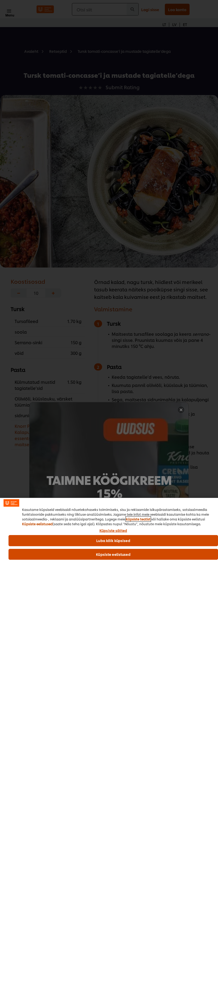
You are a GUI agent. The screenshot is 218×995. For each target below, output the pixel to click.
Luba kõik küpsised (113, 540)
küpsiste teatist (138, 519)
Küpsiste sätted (113, 530)
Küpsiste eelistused (37, 524)
